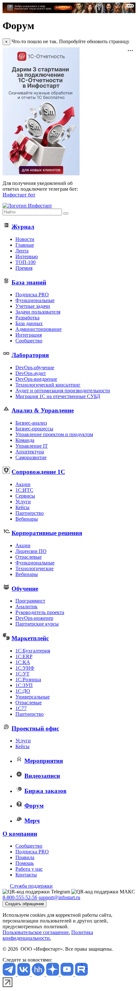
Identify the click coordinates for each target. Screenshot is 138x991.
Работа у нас (29, 869)
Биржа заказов (45, 790)
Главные (24, 245)
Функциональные (35, 300)
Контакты (26, 874)
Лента (22, 250)
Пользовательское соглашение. (36, 932)
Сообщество (28, 340)
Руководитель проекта (39, 612)
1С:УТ (22, 673)
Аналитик (26, 606)
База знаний (29, 282)
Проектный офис (35, 728)
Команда (24, 440)
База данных (29, 323)
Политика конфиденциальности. (48, 935)
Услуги (23, 501)
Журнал (23, 226)
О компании (20, 833)
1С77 (21, 708)
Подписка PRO (32, 294)
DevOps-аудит (30, 373)
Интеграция (28, 335)
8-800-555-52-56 (20, 897)
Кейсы (22, 507)
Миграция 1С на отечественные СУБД (57, 396)
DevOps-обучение (34, 367)
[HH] (38, 974)
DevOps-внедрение (36, 379)
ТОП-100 (25, 262)
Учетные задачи (32, 306)
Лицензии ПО (31, 551)
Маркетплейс (30, 638)
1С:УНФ (24, 668)
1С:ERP (23, 656)
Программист (30, 600)
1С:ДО (22, 691)
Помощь (24, 863)
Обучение (25, 588)
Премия (23, 268)
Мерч (32, 820)
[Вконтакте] (24, 974)
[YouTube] (67, 974)
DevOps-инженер (34, 618)
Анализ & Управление (43, 410)
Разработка (27, 317)
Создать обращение (24, 903)
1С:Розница (28, 679)
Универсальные (32, 696)
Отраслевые (28, 557)
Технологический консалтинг (48, 385)
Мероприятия (43, 760)
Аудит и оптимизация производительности (62, 390)
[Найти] (65, 213)
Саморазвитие (31, 457)
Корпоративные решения (47, 533)
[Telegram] (10, 974)
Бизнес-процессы (34, 428)
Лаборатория (30, 355)
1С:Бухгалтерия (32, 650)
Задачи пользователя (37, 312)
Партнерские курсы (37, 624)
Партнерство (29, 513)
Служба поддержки (31, 886)
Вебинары (26, 519)
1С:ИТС (24, 490)
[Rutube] (81, 974)
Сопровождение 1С (38, 471)
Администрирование (38, 329)
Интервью (26, 256)
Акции (22, 484)
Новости (24, 239)
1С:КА (22, 662)
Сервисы (25, 496)
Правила (24, 857)
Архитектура (29, 451)
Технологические (34, 568)
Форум (34, 805)
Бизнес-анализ (31, 423)
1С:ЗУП (24, 685)
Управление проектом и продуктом (54, 434)
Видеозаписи (42, 775)
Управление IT (31, 446)
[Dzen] (53, 974)
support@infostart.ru (59, 897)
